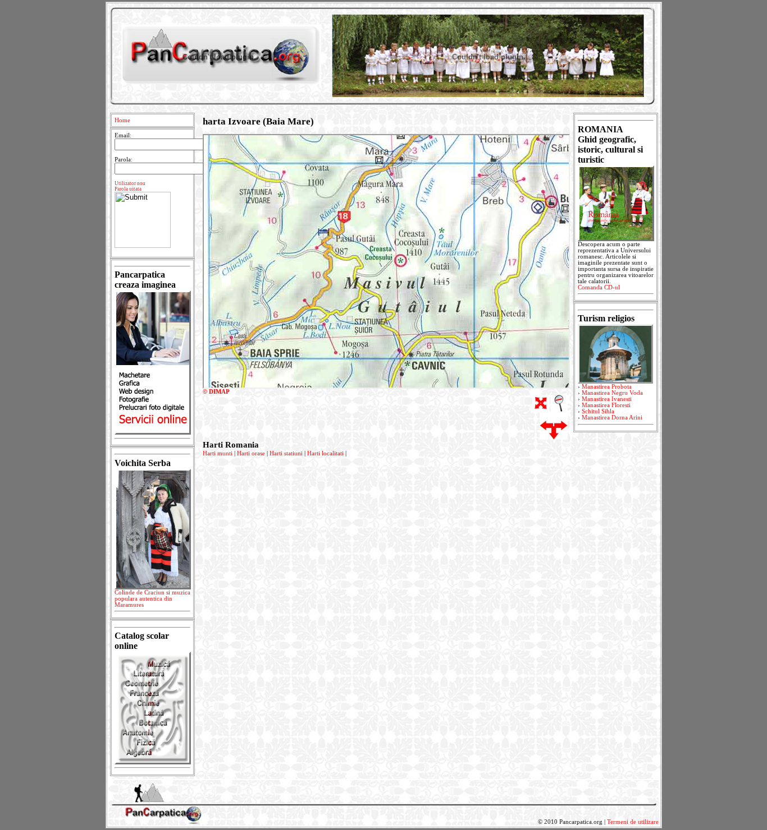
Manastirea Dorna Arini (612, 417)
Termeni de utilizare (633, 822)
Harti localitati (325, 453)
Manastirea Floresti (606, 405)
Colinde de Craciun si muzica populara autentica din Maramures (152, 598)
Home (122, 120)
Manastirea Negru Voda (612, 393)
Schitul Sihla (598, 411)
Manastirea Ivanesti (607, 399)
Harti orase (251, 453)
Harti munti (217, 453)
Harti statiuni (286, 453)
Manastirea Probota (607, 387)
